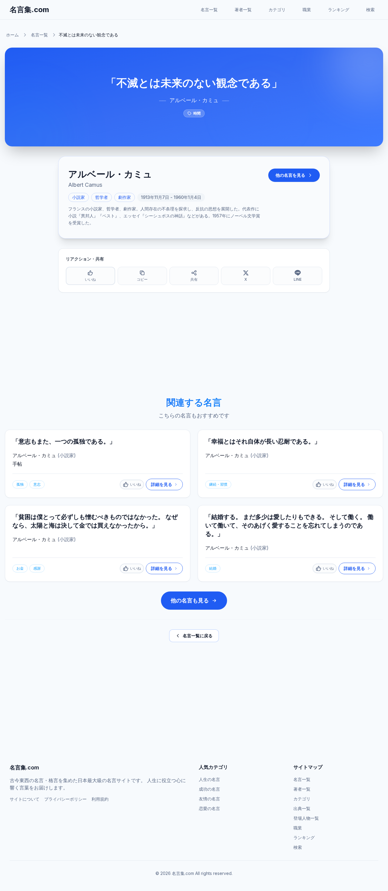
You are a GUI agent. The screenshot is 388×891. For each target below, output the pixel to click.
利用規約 (100, 799)
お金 (20, 568)
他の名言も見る (190, 600)
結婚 (212, 568)
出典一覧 (301, 808)
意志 (37, 484)
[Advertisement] (194, 344)
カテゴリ (277, 9)
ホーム (12, 34)
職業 (307, 9)
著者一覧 (243, 9)
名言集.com (29, 9)
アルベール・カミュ (194, 100)
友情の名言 (209, 798)
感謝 (37, 568)
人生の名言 (209, 779)
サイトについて (24, 799)
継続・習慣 (218, 484)
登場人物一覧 (306, 818)
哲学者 (101, 197)
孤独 (20, 484)
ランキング (338, 9)
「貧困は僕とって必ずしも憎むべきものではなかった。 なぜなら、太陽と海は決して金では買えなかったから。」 (95, 521)
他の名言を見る (290, 175)
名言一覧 (209, 9)
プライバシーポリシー (65, 799)
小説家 (78, 197)
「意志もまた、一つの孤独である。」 (63, 441)
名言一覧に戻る (197, 635)
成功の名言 (209, 789)
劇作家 (124, 197)
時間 (197, 113)
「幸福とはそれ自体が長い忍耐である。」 (262, 441)
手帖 (17, 464)
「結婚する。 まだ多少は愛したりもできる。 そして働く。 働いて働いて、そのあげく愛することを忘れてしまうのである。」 (289, 525)
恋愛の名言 (209, 808)
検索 (370, 9)
